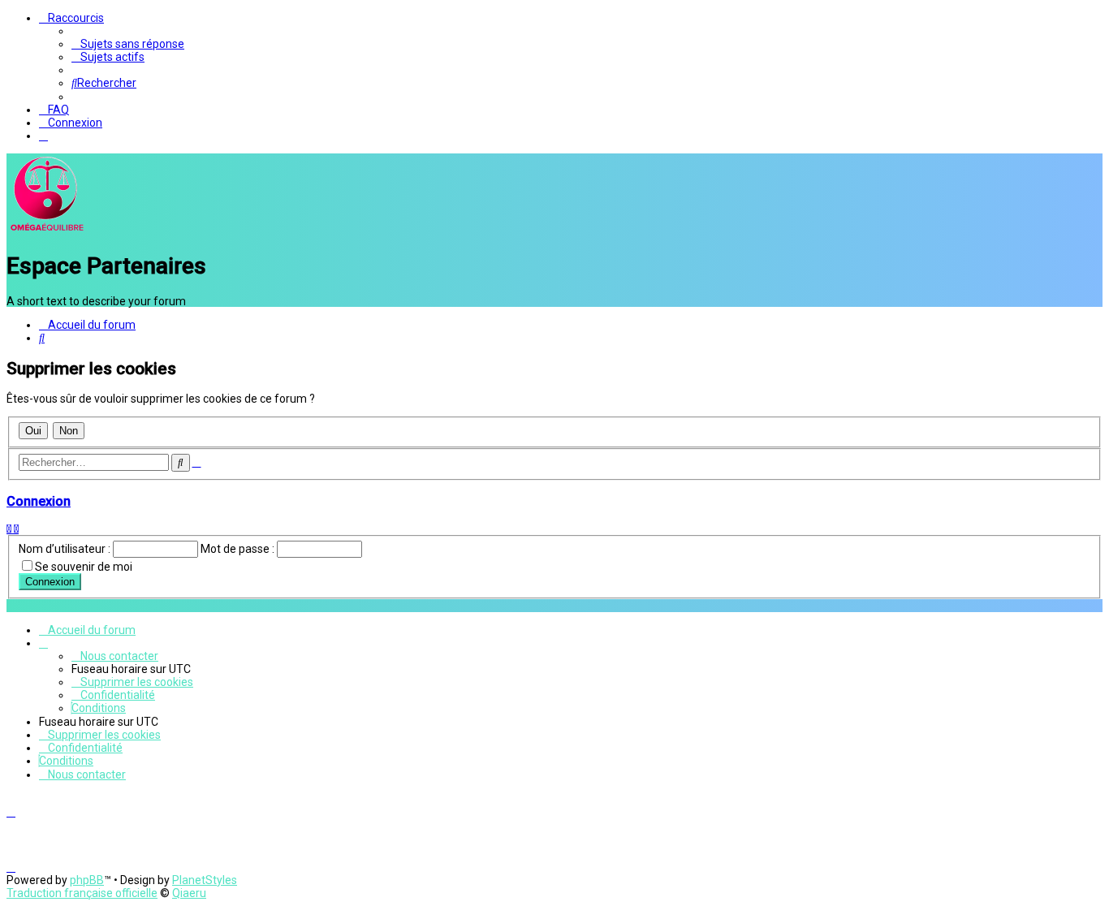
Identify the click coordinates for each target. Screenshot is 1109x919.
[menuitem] (127, 43)
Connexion (38, 501)
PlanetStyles (204, 880)
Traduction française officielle (82, 893)
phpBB (87, 880)
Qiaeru (189, 893)
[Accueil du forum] (47, 230)
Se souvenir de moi (83, 566)
